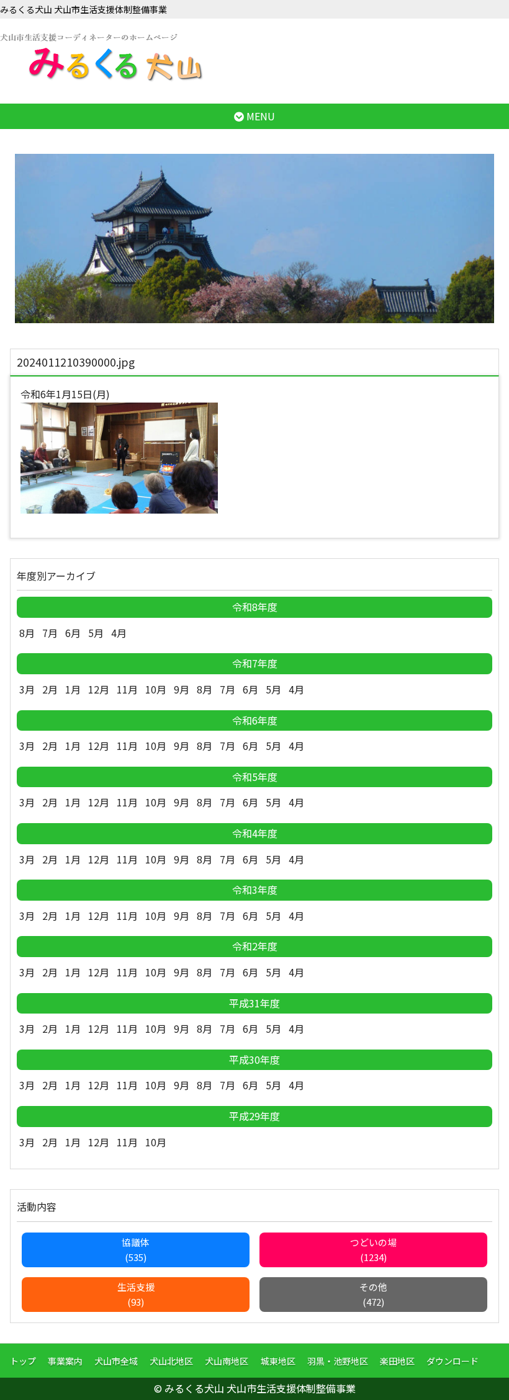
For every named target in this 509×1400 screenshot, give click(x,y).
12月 (98, 689)
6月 (73, 632)
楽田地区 (397, 1361)
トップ (23, 1361)
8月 (27, 632)
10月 (155, 689)
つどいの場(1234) (373, 1250)
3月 (27, 689)
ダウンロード (452, 1361)
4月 (119, 632)
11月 (127, 689)
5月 (96, 632)
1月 (73, 689)
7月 (50, 632)
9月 (181, 689)
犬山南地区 (226, 1361)
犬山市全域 (116, 1361)
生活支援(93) (136, 1294)
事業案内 (65, 1361)
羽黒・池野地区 (337, 1361)
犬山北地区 (171, 1361)
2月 (50, 689)
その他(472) (373, 1294)
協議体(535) (136, 1250)
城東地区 (278, 1361)
